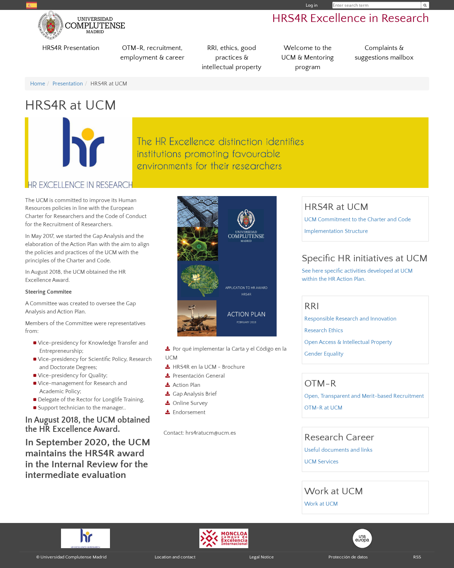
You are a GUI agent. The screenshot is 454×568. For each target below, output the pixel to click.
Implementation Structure (336, 231)
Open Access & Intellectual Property (348, 342)
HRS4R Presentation (70, 48)
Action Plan (186, 385)
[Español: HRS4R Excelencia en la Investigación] (31, 5)
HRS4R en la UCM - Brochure (209, 367)
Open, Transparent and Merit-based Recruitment (364, 396)
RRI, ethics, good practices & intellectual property (231, 57)
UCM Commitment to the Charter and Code (357, 219)
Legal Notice (261, 557)
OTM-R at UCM (323, 408)
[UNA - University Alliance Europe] (362, 538)
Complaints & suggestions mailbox (384, 52)
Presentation (67, 83)
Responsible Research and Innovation (350, 319)
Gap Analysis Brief (195, 394)
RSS (417, 557)
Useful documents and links (338, 450)
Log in (311, 5)
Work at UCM (321, 504)
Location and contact (175, 557)
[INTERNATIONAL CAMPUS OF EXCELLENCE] (223, 538)
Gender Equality (323, 354)
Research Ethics (323, 330)
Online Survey (190, 403)
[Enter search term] (425, 5)
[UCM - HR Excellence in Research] (85, 538)
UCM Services (321, 461)
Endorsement (189, 412)
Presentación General (199, 376)
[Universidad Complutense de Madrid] (81, 25)
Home (37, 83)
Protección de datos (348, 557)
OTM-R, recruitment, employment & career (152, 52)
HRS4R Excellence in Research (350, 18)
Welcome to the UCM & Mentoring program (307, 57)
